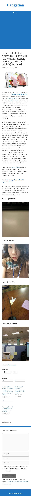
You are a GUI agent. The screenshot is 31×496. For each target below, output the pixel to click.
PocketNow (12, 365)
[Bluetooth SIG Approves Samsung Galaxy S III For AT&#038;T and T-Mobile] (20, 383)
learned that (15, 167)
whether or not (15, 101)
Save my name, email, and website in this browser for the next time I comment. (16, 469)
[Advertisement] (15, 31)
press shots (11, 99)
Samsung (7, 422)
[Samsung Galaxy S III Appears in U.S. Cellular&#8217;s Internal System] (7, 403)
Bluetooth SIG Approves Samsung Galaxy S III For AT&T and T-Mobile (20, 390)
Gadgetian (15, 5)
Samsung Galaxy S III (19, 94)
